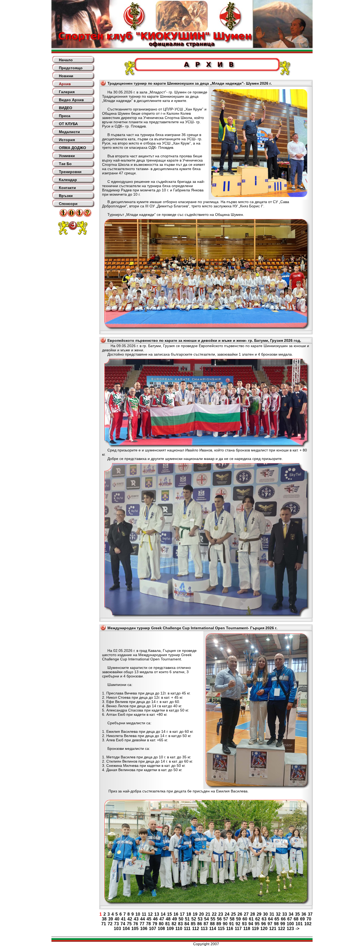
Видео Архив (71, 100)
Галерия (67, 92)
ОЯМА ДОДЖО (72, 148)
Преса (64, 116)
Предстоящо (71, 68)
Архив (65, 84)
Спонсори (68, 203)
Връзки (66, 196)
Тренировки (70, 172)
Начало (66, 60)
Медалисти (69, 132)
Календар (68, 180)
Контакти (67, 188)
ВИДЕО (65, 108)
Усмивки (67, 156)
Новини (66, 76)
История (67, 140)
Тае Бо (65, 164)
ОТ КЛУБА (68, 124)
